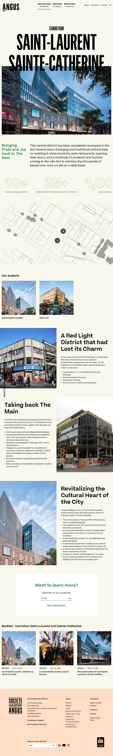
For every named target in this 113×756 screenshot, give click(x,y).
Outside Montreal (34, 713)
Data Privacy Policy (95, 719)
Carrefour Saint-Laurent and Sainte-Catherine (42, 709)
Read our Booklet (56, 605)
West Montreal (33, 716)
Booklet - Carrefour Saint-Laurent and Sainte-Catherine (41, 626)
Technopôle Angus (34, 703)
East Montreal (33, 706)
